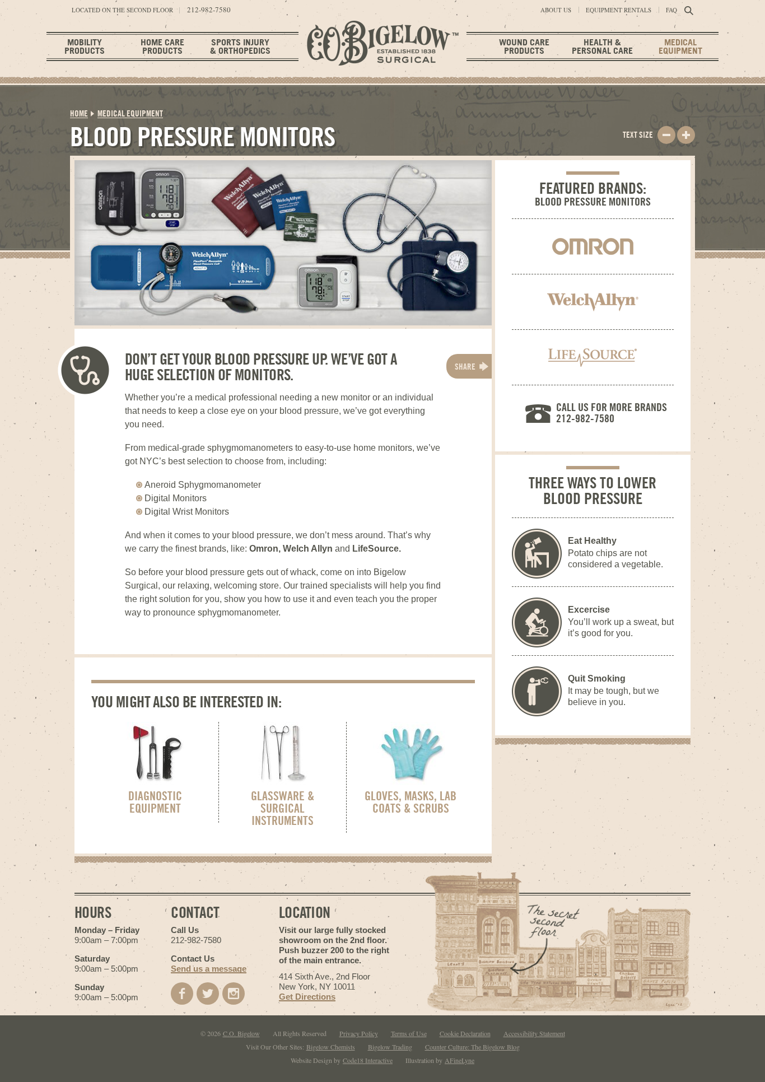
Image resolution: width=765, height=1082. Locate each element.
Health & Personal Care (602, 46)
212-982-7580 (209, 9)
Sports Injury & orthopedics (240, 46)
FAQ (671, 10)
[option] (283, 242)
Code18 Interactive (368, 1060)
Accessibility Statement (534, 1033)
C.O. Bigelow (241, 1033)
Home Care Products (162, 46)
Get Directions (307, 996)
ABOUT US (555, 10)
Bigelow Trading (390, 1046)
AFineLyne (459, 1060)
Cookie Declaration (465, 1033)
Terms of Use (409, 1033)
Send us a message (208, 968)
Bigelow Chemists (330, 1046)
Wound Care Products (524, 46)
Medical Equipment (680, 46)
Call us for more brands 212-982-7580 (611, 412)
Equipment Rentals (618, 10)
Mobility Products (84, 46)
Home (79, 113)
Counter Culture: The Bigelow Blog (472, 1046)
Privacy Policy (358, 1033)
